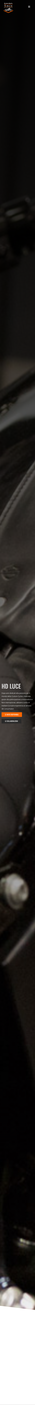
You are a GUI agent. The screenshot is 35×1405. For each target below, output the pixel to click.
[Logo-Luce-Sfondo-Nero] (8, 3)
